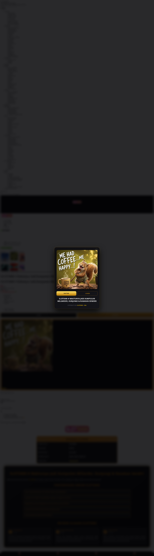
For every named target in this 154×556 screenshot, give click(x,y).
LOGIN (87, 293)
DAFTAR (66, 293)
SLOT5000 (80, 305)
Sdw (85, 305)
